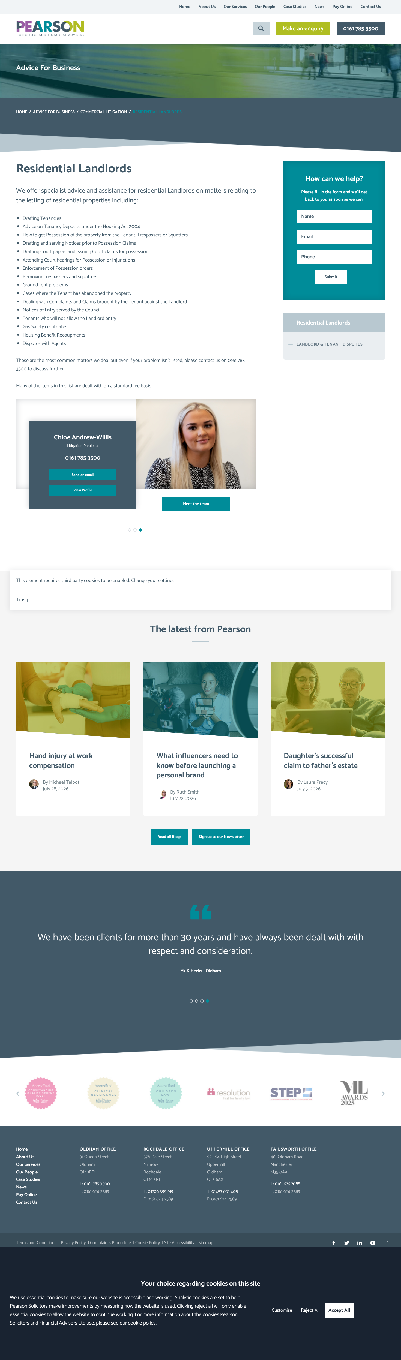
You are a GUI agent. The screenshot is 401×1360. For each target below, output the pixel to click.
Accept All (339, 1310)
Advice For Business (54, 112)
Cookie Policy (147, 1243)
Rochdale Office (164, 1149)
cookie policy (142, 1323)
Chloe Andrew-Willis (83, 437)
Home (184, 6)
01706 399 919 (160, 1191)
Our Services (235, 6)
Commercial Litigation (103, 112)
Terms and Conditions (36, 1243)
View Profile (82, 490)
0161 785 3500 (360, 28)
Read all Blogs (169, 837)
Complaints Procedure (110, 1243)
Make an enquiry (303, 28)
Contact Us (371, 6)
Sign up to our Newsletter (221, 837)
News (319, 6)
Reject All (310, 1310)
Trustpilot (26, 600)
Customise (282, 1310)
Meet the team (196, 504)
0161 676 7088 (287, 1184)
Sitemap (206, 1243)
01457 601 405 (224, 1191)
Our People (265, 6)
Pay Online (342, 6)
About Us (207, 6)
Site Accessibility (179, 1243)
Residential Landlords (323, 323)
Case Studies (294, 6)
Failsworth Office (294, 1149)
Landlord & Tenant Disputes (330, 344)
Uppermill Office (228, 1149)
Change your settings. (153, 581)
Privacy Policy (73, 1243)
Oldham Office (98, 1149)
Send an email (83, 475)
